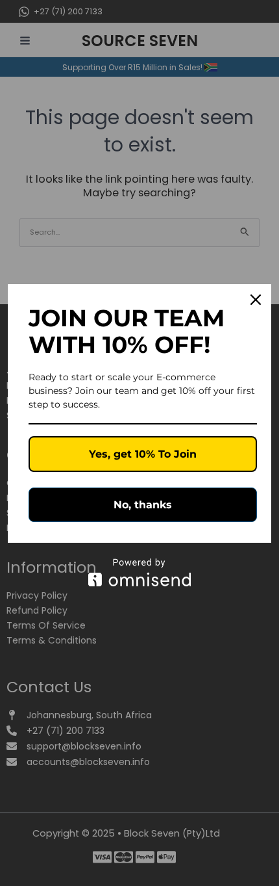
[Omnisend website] (139, 572)
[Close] (255, 299)
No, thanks (143, 505)
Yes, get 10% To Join (143, 454)
